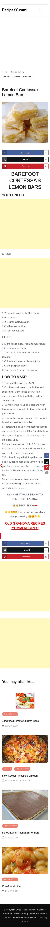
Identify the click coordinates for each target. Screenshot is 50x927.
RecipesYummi (14, 10)
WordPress (30, 917)
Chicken (7, 769)
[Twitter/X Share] (46, 461)
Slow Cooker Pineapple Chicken (20, 775)
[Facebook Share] (46, 455)
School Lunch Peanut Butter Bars (20, 832)
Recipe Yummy (10, 714)
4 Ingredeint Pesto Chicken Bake (20, 721)
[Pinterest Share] (46, 467)
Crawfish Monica (11, 886)
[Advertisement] (25, 42)
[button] (46, 472)
